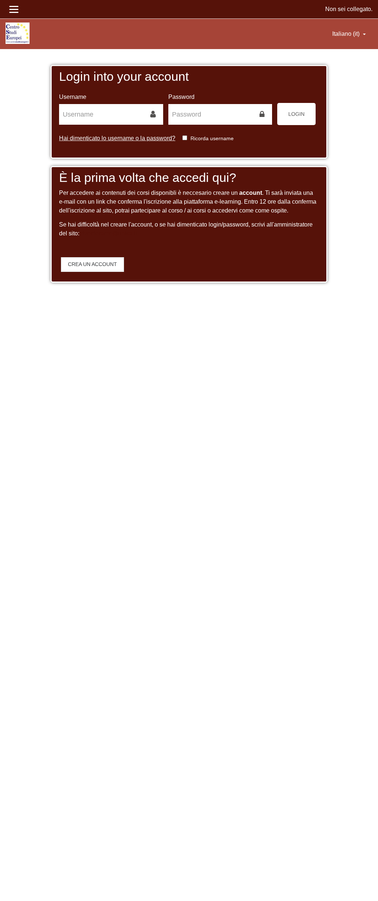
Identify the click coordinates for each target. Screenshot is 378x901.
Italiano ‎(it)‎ (346, 34)
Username (72, 97)
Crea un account (92, 264)
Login (296, 114)
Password (181, 97)
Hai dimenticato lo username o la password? (117, 138)
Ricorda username (212, 138)
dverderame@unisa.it (109, 233)
